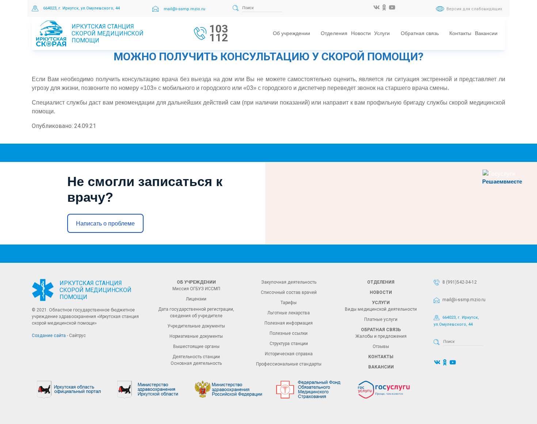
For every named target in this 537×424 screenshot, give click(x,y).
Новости (381, 292)
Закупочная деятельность (288, 282)
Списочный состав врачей (289, 292)
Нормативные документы (196, 336)
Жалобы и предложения (381, 336)
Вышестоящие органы (196, 346)
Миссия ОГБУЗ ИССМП (196, 288)
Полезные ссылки (289, 333)
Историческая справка (289, 353)
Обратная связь (381, 329)
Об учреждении (196, 282)
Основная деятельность (196, 363)
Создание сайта (49, 335)
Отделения (381, 282)
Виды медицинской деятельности (381, 309)
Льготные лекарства (288, 312)
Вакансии (381, 367)
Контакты (380, 356)
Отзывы (381, 346)
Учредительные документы (196, 326)
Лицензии (196, 299)
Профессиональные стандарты (288, 364)
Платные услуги (380, 319)
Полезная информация (288, 323)
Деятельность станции (196, 356)
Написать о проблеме (105, 223)
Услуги (381, 302)
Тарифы (289, 302)
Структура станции (289, 343)
